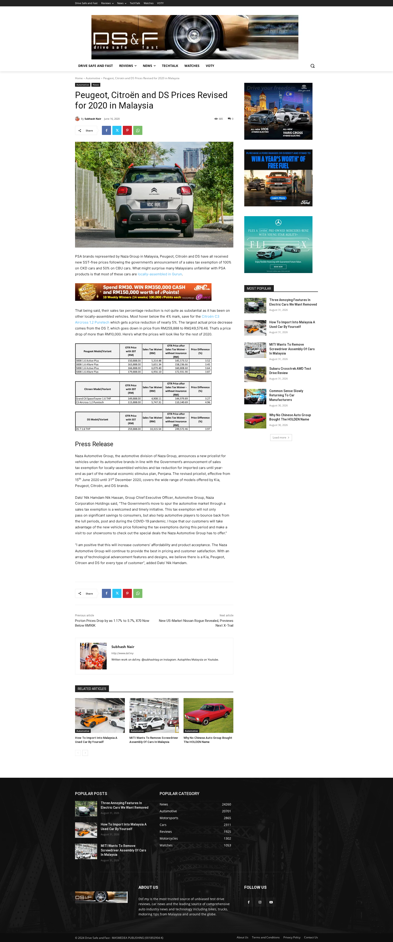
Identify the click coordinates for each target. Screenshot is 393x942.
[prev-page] (78, 753)
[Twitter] (116, 130)
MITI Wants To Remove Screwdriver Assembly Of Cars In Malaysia (292, 349)
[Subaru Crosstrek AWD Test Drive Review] (255, 374)
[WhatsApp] (137, 130)
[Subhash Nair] (78, 118)
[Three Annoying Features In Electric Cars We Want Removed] (255, 305)
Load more (279, 437)
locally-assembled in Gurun (160, 274)
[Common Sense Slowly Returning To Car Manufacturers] (255, 396)
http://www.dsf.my (122, 653)
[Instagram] (259, 902)
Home (79, 78)
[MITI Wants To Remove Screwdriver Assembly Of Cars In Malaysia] (154, 715)
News (96, 84)
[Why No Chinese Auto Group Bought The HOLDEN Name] (208, 715)
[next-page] (85, 753)
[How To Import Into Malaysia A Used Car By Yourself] (100, 715)
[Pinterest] (127, 130)
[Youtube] (271, 902)
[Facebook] (106, 130)
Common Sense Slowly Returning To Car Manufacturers (286, 395)
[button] (312, 65)
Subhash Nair (93, 118)
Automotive (93, 78)
